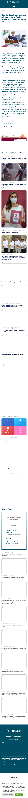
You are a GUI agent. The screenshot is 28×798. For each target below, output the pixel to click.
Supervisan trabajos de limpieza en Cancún (12, 354)
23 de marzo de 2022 (6, 646)
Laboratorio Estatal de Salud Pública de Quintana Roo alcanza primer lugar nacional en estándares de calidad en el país (13, 602)
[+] (8, 420)
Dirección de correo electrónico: (11, 531)
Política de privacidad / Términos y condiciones (14, 765)
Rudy (12, 254)
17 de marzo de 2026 (5, 598)
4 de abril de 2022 (5, 552)
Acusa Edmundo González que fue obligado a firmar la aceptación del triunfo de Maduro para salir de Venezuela (13, 330)
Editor (13, 156)
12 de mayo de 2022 (5, 254)
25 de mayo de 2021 (5, 714)
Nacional (3, 10)
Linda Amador (17, 327)
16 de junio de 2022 (5, 280)
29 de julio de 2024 (5, 669)
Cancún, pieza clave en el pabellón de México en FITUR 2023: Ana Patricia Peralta (13, 694)
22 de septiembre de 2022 (7, 623)
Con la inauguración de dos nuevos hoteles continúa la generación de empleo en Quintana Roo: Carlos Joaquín (13, 258)
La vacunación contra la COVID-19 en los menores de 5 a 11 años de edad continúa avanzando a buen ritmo (13, 186)
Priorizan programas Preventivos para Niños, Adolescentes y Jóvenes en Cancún (12, 305)
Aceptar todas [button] (19, 794)
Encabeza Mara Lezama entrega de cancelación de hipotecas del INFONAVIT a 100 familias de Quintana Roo (14, 760)
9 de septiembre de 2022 (6, 182)
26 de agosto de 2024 (6, 352)
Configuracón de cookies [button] (8, 794)
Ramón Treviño (14, 280)
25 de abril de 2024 (5, 575)
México (13, 127)
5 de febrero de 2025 (6, 303)
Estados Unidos (5, 127)
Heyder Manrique (15, 303)
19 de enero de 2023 (5, 691)
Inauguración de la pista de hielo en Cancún (12, 671)
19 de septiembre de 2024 (7, 327)
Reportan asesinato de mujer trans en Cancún (12, 282)
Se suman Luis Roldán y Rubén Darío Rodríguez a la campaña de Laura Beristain (13, 717)
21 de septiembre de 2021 (6, 229)
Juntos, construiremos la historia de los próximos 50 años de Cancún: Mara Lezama (13, 231)
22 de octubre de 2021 (6, 156)
